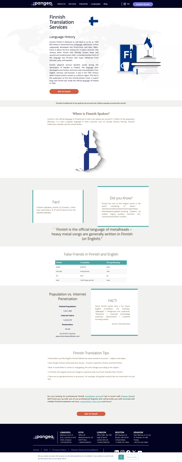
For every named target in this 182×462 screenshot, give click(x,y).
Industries (83, 4)
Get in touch (64, 91)
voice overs (97, 401)
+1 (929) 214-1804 (122, 442)
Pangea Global (127, 396)
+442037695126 (103, 442)
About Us (61, 4)
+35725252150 (65, 442)
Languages (95, 4)
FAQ (46, 450)
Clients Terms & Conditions (84, 450)
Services (72, 4)
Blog (105, 4)
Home (36, 450)
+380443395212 (84, 442)
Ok (121, 457)
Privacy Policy (59, 450)
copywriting (85, 401)
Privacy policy (132, 457)
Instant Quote (143, 4)
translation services (94, 396)
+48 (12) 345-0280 (141, 442)
